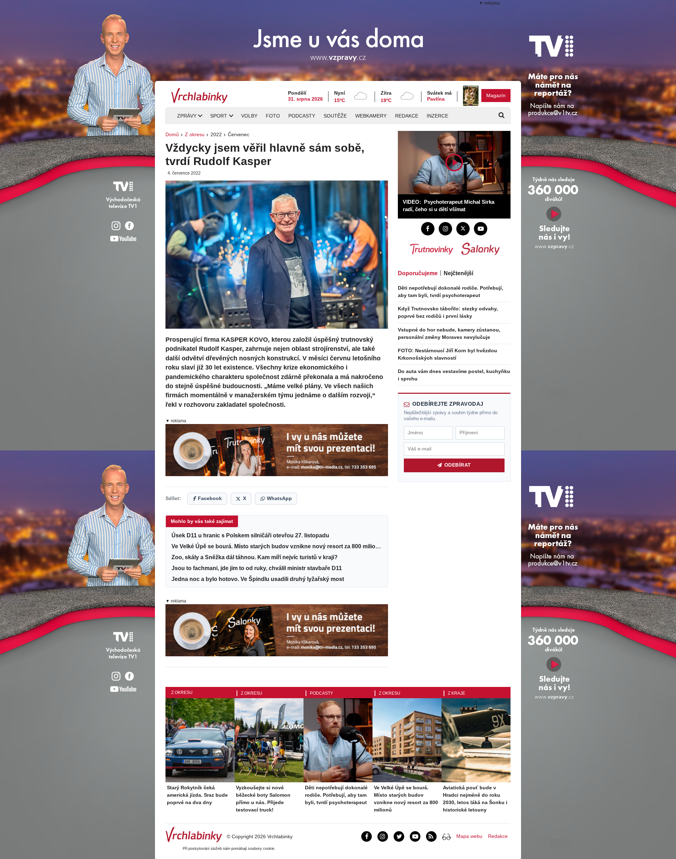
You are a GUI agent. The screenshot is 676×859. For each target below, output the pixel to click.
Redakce (406, 116)
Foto (273, 116)
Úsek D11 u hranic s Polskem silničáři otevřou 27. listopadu (250, 535)
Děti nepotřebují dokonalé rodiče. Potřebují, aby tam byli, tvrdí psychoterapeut (336, 795)
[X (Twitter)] (463, 228)
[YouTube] (480, 228)
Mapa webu (469, 836)
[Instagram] (445, 228)
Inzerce (437, 116)
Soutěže (335, 116)
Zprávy (186, 116)
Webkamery (371, 116)
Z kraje (456, 693)
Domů (172, 134)
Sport (218, 116)
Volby (249, 116)
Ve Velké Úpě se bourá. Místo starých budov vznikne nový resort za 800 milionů (276, 546)
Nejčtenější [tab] (458, 273)
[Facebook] (427, 228)
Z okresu (195, 134)
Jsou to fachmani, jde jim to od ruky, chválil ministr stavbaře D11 (256, 568)
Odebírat (457, 465)
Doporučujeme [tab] (418, 273)
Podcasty (301, 116)
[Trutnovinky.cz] (431, 248)
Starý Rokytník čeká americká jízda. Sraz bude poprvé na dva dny (197, 795)
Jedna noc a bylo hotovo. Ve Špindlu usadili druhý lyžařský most (257, 579)
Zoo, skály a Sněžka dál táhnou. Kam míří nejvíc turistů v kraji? (254, 557)
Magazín (496, 95)
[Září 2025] (470, 96)
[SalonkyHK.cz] (480, 248)
